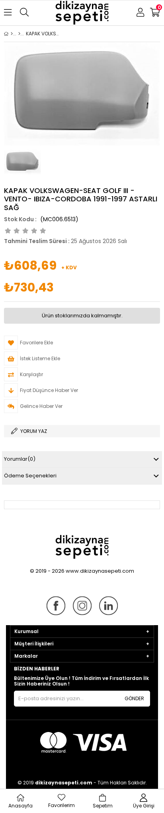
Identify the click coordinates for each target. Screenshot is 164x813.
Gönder (134, 698)
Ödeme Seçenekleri (30, 475)
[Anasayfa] (12, 34)
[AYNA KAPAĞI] (19, 34)
